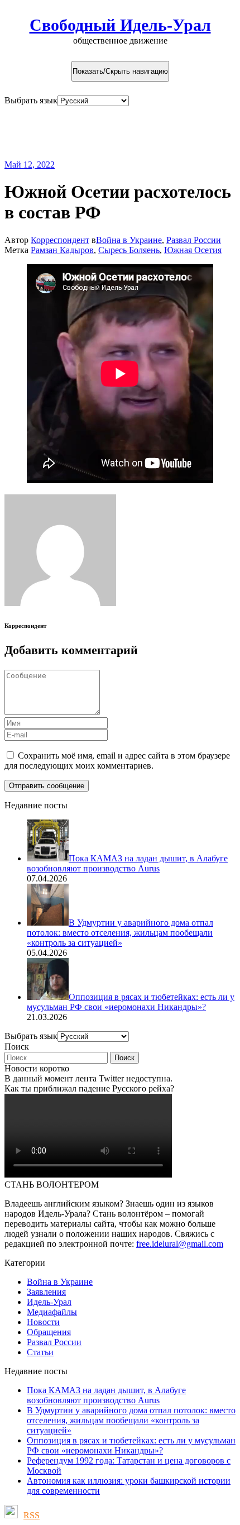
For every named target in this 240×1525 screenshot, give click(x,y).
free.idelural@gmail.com (179, 1243)
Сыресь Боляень (129, 250)
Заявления (46, 1292)
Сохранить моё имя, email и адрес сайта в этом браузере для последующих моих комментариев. (117, 760)
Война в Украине (129, 240)
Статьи (40, 1352)
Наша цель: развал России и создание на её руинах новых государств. (99, 132)
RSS (31, 1515)
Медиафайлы (52, 1312)
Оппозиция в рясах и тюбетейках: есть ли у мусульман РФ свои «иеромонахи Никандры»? (131, 1445)
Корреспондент (60, 240)
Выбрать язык (30, 100)
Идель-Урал (49, 1302)
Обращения (49, 1332)
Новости (43, 1322)
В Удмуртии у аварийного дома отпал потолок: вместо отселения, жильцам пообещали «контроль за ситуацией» (131, 1420)
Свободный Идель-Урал (120, 25)
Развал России (193, 240)
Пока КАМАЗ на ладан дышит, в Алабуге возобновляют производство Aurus (106, 1395)
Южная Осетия (193, 250)
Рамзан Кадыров (62, 250)
